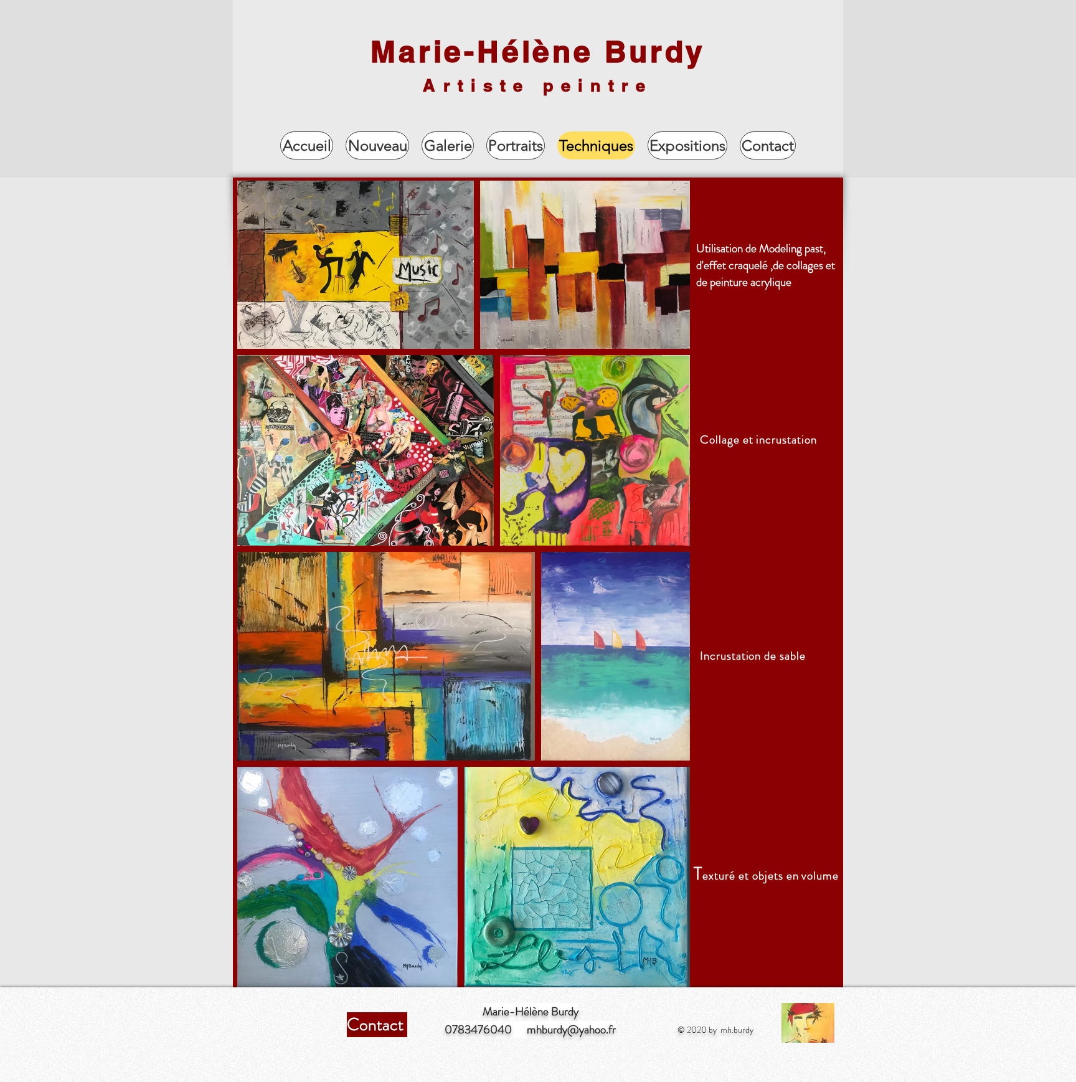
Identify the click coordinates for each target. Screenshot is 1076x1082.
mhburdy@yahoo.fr (571, 1029)
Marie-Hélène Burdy (537, 51)
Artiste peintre (538, 85)
